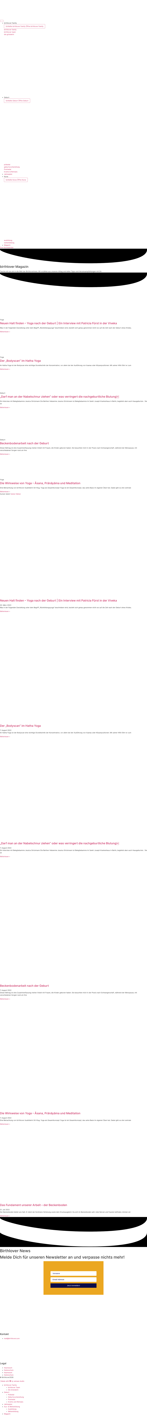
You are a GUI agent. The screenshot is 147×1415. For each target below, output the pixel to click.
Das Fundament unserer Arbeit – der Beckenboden (33, 1205)
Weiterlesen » (5, 332)
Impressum (8, 1368)
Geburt (6, 1392)
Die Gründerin (13, 1390)
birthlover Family (10, 1385)
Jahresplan (8, 1404)
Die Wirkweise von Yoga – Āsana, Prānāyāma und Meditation (40, 483)
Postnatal (11, 1399)
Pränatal (11, 1395)
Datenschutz (9, 1370)
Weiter (18, 494)
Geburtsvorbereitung (16, 1397)
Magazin (7, 1414)
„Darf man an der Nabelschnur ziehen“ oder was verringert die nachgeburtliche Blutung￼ (59, 396)
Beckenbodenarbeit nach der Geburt (24, 443)
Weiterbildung (13, 1411)
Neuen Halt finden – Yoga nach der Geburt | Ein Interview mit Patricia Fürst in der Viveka (58, 323)
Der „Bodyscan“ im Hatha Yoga (20, 360)
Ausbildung (12, 1409)
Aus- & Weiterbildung (12, 1407)
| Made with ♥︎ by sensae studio (12, 1381)
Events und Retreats (15, 1402)
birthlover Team (14, 1387)
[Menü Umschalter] (1, 21)
